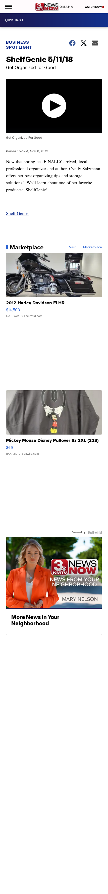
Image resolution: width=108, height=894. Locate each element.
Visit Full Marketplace (85, 247)
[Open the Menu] (8, 6)
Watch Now (93, 6)
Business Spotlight (19, 45)
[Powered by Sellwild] (94, 532)
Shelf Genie (17, 213)
